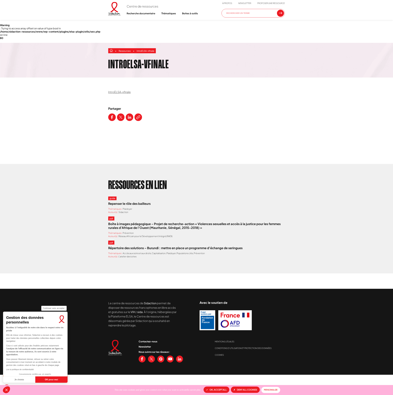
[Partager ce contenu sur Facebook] (112, 117)
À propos (227, 3)
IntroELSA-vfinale (145, 50)
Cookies (219, 355)
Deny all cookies (247, 389)
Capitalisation (159, 253)
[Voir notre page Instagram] (160, 359)
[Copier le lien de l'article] (138, 117)
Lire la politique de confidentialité (20, 369)
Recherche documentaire (141, 13)
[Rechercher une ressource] (280, 13)
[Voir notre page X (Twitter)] (151, 359)
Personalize (271, 390)
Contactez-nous (148, 341)
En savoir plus (193, 390)
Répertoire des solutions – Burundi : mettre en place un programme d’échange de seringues (175, 248)
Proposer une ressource (271, 3)
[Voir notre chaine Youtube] (170, 359)
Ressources (125, 50)
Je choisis (19, 379)
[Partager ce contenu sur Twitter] (121, 117)
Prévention (128, 233)
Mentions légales (224, 341)
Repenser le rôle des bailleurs (129, 203)
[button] (6, 389)
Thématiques (168, 13)
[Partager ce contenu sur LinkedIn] (129, 117)
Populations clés (185, 253)
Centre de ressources (142, 6)
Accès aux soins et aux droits (137, 253)
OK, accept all (218, 389)
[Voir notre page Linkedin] (179, 359)
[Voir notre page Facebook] (142, 359)
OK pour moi (51, 379)
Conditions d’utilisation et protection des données (243, 348)
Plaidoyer (127, 208)
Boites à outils (190, 13)
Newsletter (244, 3)
